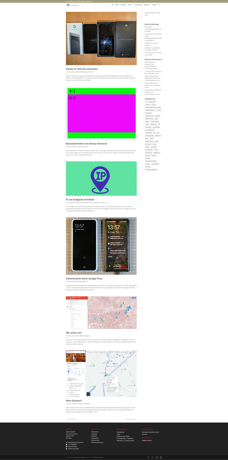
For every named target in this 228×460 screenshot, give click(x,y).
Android (90, 72)
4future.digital (80, 457)
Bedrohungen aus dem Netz (153, 107)
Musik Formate (149, 141)
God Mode (148, 127)
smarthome (148, 152)
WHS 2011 (147, 167)
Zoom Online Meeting (151, 169)
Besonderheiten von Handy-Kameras (86, 143)
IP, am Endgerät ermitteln (80, 199)
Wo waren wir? (74, 332)
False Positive (154, 121)
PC (106, 202)
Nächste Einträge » (131, 419)
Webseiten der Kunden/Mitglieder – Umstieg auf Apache (151, 66)
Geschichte (95, 432)
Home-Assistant (149, 130)
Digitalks (157, 116)
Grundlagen (156, 127)
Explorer (147, 121)
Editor (156, 118)
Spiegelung (157, 152)
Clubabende (120, 432)
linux (158, 133)
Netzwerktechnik (99, 202)
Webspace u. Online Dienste (125, 441)
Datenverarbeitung (97, 442)
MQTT (146, 138)
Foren (118, 434)
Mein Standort (74, 400)
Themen (147, 158)
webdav (147, 164)
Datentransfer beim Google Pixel (84, 278)
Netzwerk (85, 202)
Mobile (85, 72)
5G (146, 102)
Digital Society (149, 118)
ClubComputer (149, 116)
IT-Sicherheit (148, 133)
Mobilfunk (157, 135)
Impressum (94, 438)
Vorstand (94, 434)
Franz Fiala (72, 72)
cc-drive (158, 110)
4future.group (98, 457)
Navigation (86, 336)
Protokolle (153, 147)
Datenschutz (95, 440)
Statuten (94, 436)
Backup (154, 104)
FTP (159, 124)
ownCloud (148, 144)
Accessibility (152, 102)
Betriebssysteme (149, 110)
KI (154, 133)
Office (156, 141)
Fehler (147, 124)
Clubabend (148, 113)
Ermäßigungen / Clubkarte (125, 438)
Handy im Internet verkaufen (82, 69)
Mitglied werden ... (147, 440)
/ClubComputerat (73, 449)
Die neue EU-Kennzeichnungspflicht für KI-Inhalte (153, 29)
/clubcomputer (72, 447)
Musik (151, 138)
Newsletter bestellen (148, 432)
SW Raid (147, 155)
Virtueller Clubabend (150, 161)
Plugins (147, 147)
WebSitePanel (155, 164)
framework (153, 124)
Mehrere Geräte (149, 135)
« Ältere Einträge (71, 419)
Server (156, 150)
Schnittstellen (149, 150)
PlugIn (154, 144)
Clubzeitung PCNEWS (123, 436)
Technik (154, 155)
